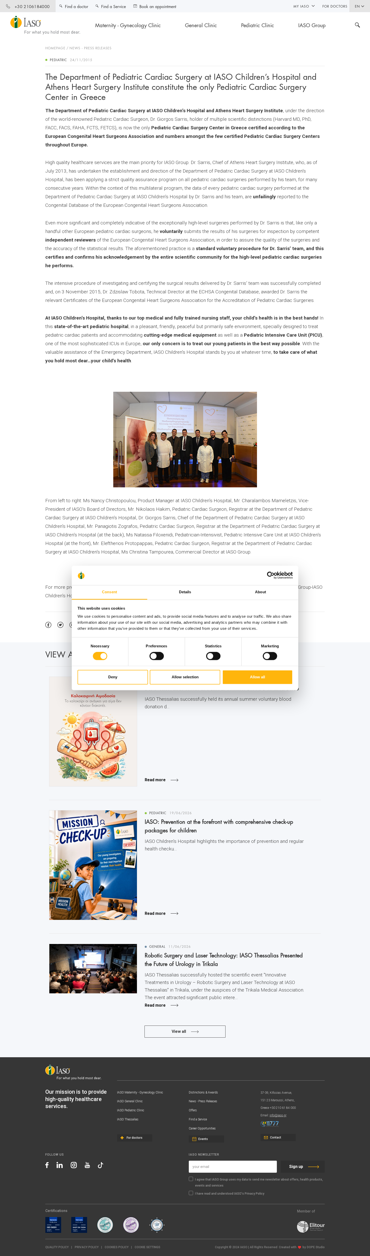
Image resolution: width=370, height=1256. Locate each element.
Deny (112, 677)
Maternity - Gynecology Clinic (128, 25)
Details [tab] (185, 592)
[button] (147, 1247)
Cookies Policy (117, 1247)
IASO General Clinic (130, 1101)
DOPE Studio (316, 1247)
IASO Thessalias (127, 1119)
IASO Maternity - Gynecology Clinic (140, 1092)
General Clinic (201, 25)
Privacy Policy (87, 1247)
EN (357, 6)
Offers (193, 1110)
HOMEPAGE (55, 47)
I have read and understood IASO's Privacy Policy (229, 1193)
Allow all (257, 677)
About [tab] (260, 592)
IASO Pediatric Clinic (130, 1110)
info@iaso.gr (278, 1115)
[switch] (157, 656)
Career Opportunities (202, 1128)
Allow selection (185, 677)
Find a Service (198, 1119)
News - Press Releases (203, 1101)
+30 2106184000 (32, 6)
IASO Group (312, 25)
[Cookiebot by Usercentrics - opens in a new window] (271, 575)
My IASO (301, 6)
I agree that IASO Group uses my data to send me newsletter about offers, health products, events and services (259, 1182)
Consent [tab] (109, 592)
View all (179, 1031)
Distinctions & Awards (203, 1092)
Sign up (296, 1166)
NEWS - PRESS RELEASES (90, 47)
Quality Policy (57, 1247)
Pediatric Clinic (257, 25)
